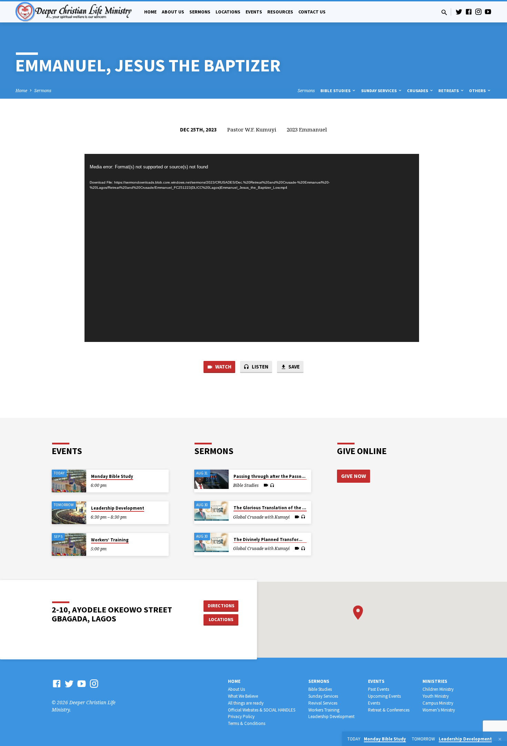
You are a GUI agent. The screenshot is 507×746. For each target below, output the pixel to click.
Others (478, 90)
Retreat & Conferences (388, 710)
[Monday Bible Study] (69, 481)
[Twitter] (459, 12)
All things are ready (246, 703)
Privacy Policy (241, 716)
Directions (221, 605)
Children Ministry (438, 689)
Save (293, 366)
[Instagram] (478, 12)
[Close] (500, 739)
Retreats (449, 90)
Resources (280, 12)
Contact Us (312, 12)
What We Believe (243, 696)
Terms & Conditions (246, 723)
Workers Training (323, 710)
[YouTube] (488, 12)
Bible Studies (335, 90)
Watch (222, 366)
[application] (251, 248)
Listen (259, 366)
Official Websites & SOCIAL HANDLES (261, 710)
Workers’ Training (110, 540)
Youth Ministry (436, 696)
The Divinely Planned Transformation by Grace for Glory (293, 539)
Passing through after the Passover (270, 476)
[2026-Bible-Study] (211, 479)
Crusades (418, 90)
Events (254, 12)
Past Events (378, 689)
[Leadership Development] (69, 512)
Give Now (353, 475)
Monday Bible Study (112, 476)
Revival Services (322, 703)
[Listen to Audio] (272, 485)
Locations (228, 12)
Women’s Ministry (439, 710)
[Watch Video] (266, 485)
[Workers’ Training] (69, 544)
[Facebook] (469, 12)
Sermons (199, 12)
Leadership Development (117, 508)
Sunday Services (379, 90)
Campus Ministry (438, 703)
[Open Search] (444, 12)
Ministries (435, 681)
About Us (173, 12)
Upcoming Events (384, 696)
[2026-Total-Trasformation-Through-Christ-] (211, 510)
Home (150, 12)
